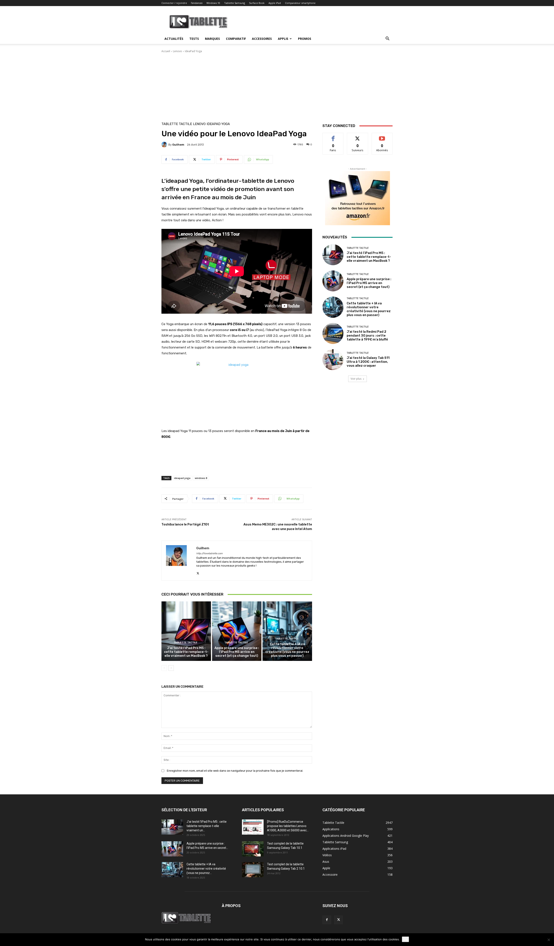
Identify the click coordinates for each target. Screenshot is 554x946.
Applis (283, 39)
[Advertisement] (277, 85)
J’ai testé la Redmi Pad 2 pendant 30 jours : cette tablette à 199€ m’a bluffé (367, 335)
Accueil (165, 51)
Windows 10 (213, 3)
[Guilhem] (164, 144)
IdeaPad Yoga (193, 51)
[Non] (548, 940)
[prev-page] (164, 668)
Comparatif (236, 39)
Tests (194, 39)
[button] (387, 39)
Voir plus (356, 379)
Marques (212, 39)
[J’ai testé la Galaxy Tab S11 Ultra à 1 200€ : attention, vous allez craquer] (332, 359)
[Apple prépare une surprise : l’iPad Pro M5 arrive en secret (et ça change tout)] (237, 631)
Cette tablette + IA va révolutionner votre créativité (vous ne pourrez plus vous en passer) (287, 650)
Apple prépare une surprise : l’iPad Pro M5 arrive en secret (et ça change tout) (236, 652)
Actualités (173, 39)
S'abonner (382, 136)
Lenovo (177, 51)
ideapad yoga (182, 478)
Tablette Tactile (176, 124)
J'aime (333, 136)
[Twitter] (198, 572)
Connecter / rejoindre (174, 3)
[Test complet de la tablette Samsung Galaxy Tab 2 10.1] (253, 869)
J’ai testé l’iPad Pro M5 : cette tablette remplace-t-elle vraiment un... (207, 826)
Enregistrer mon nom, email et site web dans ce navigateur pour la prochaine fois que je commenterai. (235, 770)
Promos (304, 39)
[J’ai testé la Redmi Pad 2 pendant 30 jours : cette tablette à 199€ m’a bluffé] (332, 333)
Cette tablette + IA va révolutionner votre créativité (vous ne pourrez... (206, 868)
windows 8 (201, 478)
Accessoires (262, 39)
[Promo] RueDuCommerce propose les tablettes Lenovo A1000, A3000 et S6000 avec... (288, 826)
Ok (405, 939)
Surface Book (256, 3)
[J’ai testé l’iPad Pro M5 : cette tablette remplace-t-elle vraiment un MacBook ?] (186, 631)
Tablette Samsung (234, 3)
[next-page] (171, 668)
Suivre (357, 136)
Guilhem (178, 144)
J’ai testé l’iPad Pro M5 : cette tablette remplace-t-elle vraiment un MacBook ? (186, 652)
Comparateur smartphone (300, 3)
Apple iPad (275, 3)
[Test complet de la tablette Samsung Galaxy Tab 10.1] (253, 848)
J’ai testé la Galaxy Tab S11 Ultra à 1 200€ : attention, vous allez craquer (368, 362)
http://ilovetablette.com (209, 553)
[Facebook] (326, 919)
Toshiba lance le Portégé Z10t (185, 524)
